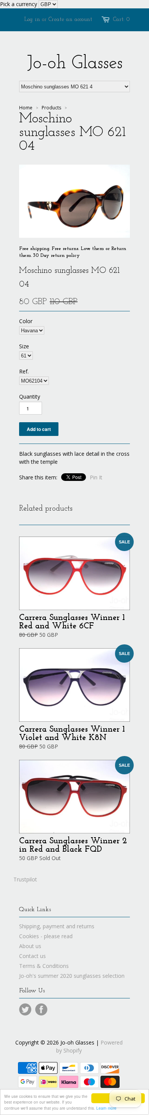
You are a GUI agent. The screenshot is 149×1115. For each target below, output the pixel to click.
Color (25, 321)
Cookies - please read (46, 936)
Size (24, 346)
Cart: (121, 19)
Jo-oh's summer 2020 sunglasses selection (72, 975)
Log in (32, 19)
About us (30, 946)
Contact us (32, 956)
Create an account (70, 19)
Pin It (96, 477)
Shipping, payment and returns (56, 926)
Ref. (24, 371)
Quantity (29, 396)
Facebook (41, 1009)
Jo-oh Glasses (75, 63)
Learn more (106, 1108)
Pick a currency (19, 4)
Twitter (25, 1009)
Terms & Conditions (44, 965)
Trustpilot (25, 879)
